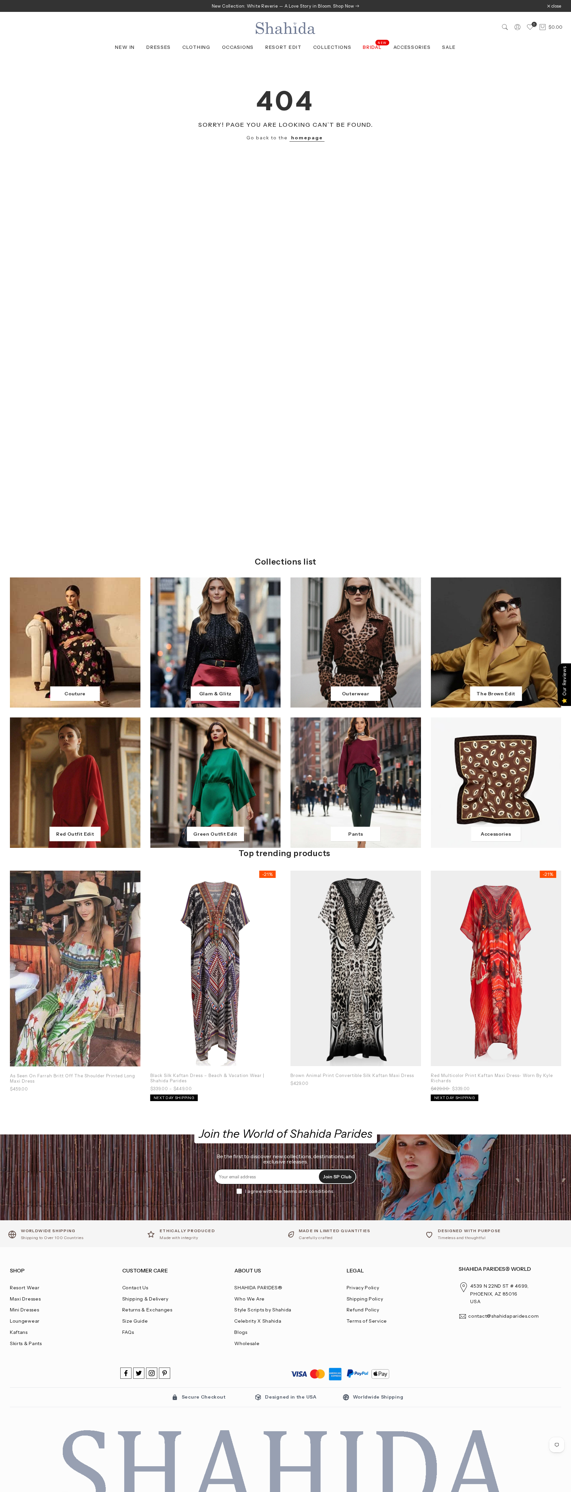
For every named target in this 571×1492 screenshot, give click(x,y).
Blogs (240, 1332)
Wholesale (246, 1343)
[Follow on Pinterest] (164, 1373)
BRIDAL (375, 46)
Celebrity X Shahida (257, 1321)
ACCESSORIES (412, 47)
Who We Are (249, 1299)
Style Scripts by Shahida (262, 1310)
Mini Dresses (24, 1310)
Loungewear (25, 1321)
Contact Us (135, 1288)
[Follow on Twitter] (138, 1373)
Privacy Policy (363, 1288)
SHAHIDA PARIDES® (258, 1288)
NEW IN (125, 47)
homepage (307, 138)
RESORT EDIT (283, 47)
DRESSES (158, 47)
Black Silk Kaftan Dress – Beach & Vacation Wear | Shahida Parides (207, 1077)
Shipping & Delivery (145, 1299)
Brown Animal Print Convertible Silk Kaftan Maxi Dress (352, 1075)
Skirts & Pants (26, 1343)
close (18, 6)
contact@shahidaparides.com (503, 1316)
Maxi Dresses (25, 1299)
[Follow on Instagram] (151, 1373)
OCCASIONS (238, 47)
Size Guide (135, 1321)
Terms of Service (367, 1321)
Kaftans (19, 1332)
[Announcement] (285, 6)
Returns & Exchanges (147, 1310)
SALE (449, 47)
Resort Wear (25, 1288)
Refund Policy (363, 1310)
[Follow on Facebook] (126, 1373)
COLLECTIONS (332, 47)
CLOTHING (196, 47)
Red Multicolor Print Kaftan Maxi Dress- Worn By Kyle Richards (492, 1077)
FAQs (128, 1332)
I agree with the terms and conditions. (290, 1191)
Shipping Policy (365, 1299)
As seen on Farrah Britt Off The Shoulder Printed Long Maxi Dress (72, 1078)
